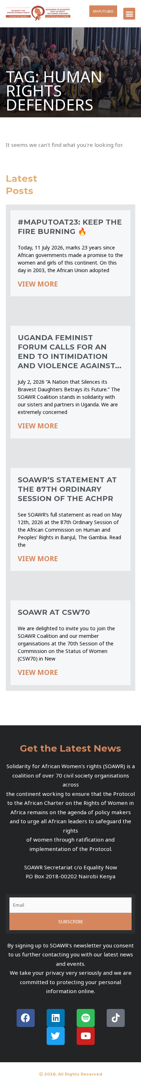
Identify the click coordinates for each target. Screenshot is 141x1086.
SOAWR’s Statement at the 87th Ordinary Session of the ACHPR (67, 489)
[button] (129, 13)
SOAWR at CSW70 (54, 612)
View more (38, 284)
